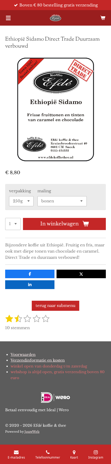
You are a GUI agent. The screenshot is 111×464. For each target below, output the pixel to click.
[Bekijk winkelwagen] (102, 18)
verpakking (20, 190)
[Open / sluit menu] (8, 18)
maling (44, 190)
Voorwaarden (23, 354)
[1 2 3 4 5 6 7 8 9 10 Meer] (13, 224)
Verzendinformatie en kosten (38, 360)
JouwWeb (32, 431)
